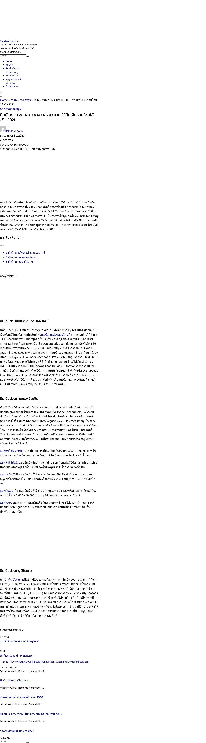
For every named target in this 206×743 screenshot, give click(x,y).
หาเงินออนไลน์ (13, 75)
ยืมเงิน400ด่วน (41, 661)
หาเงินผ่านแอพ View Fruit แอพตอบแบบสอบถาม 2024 (31, 714)
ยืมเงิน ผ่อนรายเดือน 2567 (15, 680)
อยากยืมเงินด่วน (81, 661)
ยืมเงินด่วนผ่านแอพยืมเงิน (22, 257)
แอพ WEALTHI (9, 474)
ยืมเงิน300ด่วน (27, 661)
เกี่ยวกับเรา (11, 83)
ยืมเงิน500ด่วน (55, 661)
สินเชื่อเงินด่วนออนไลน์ (54, 334)
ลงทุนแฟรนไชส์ (13, 79)
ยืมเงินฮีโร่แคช (14, 579)
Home (9, 61)
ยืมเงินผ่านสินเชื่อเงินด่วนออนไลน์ (26, 252)
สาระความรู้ (12, 72)
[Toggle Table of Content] (2, 245)
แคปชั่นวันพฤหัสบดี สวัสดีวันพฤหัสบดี (19, 641)
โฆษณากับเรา (12, 86)
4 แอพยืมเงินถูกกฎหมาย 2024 (17, 731)
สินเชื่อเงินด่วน (13, 68)
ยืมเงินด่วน (68, 661)
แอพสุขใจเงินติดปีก (12, 451)
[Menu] (1, 92)
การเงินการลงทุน (20, 100)
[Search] (27, 56)
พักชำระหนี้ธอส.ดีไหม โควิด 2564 (17, 656)
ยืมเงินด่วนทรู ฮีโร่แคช (20, 261)
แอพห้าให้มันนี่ (9, 462)
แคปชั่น (9, 64)
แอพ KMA (6, 502)
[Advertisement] (84, 19)
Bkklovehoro (14, 131)
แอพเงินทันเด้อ (9, 490)
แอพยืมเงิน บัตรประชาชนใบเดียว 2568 (21, 697)
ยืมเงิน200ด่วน (13, 661)
